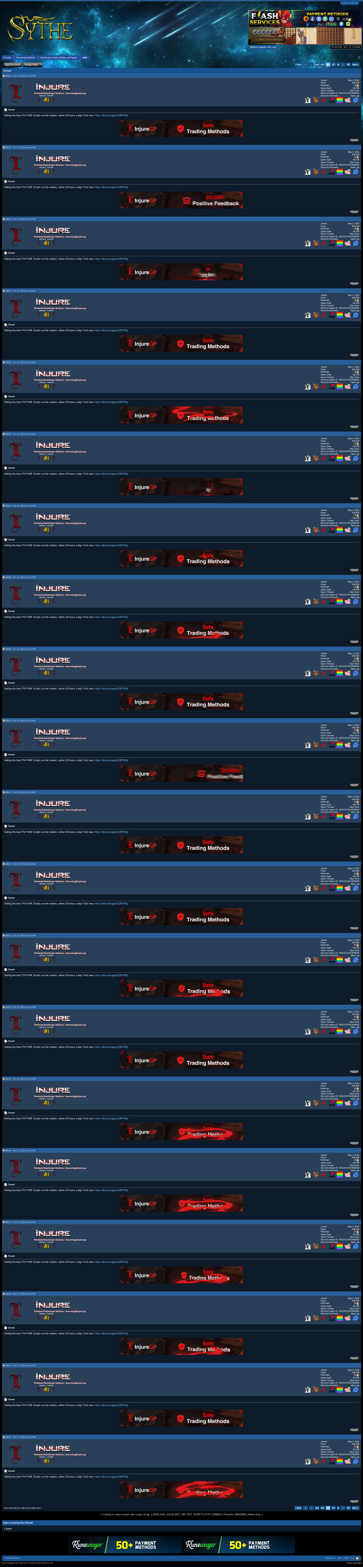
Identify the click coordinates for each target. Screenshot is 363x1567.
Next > (355, 64)
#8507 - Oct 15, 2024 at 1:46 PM (20, 506)
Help (339, 1558)
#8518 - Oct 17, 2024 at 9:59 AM (20, 1294)
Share (354, 140)
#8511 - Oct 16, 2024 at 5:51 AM (20, 792)
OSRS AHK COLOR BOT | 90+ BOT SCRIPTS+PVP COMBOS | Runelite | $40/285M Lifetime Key (206, 1514)
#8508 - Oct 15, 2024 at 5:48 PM (20, 577)
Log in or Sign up (349, 3)
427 (333, 64)
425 (322, 64)
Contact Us (330, 1558)
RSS (357, 1558)
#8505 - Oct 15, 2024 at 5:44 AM (20, 362)
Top (352, 1558)
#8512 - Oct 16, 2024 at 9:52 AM (20, 864)
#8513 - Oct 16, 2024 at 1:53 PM (20, 935)
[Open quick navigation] (359, 57)
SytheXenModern (12, 1558)
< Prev (298, 64)
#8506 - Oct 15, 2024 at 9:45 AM (20, 434)
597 (348, 64)
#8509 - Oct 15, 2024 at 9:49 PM (20, 649)
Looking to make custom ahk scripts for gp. (126, 1514)
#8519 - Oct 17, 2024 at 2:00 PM (20, 1365)
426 (328, 64)
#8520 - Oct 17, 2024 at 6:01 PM (20, 1437)
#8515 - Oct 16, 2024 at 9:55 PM (20, 1079)
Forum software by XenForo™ (27, 1563)
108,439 (355, 83)
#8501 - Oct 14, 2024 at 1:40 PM (20, 76)
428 (339, 64)
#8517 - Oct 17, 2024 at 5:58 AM (20, 1222)
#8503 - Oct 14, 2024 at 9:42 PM (20, 219)
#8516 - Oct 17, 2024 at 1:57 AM (20, 1150)
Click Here (354, 90)
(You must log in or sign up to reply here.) (22, 1508)
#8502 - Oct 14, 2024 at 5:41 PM (20, 147)
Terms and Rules (354, 1563)
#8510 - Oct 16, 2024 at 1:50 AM (20, 720)
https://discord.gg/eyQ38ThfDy (111, 115)
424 (317, 64)
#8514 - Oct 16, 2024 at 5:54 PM (20, 1007)
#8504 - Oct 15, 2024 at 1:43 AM (20, 291)
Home (346, 1558)
